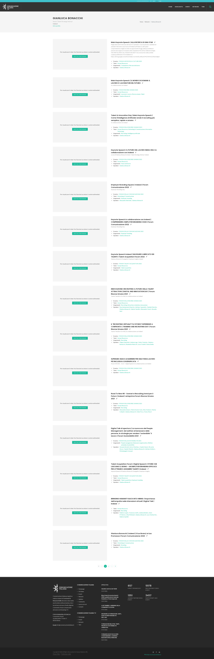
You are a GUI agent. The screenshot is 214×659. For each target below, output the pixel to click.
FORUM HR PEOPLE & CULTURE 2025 (130, 61)
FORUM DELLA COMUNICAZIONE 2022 (131, 194)
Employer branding (126, 198)
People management (127, 443)
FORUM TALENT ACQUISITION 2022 (130, 263)
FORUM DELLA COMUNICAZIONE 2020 (131, 541)
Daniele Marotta (152, 307)
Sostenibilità (130, 445)
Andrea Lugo (134, 342)
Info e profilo (56, 26)
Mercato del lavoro (134, 65)
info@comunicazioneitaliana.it (153, 654)
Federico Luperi (124, 513)
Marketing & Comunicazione (136, 129)
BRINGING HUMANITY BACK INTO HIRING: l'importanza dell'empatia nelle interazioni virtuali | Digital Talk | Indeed (133, 501)
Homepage (81, 589)
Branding (123, 545)
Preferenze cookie (66, 654)
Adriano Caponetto (141, 307)
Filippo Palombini (125, 342)
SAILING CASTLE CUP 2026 (109, 589)
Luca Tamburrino (152, 515)
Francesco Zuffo (134, 513)
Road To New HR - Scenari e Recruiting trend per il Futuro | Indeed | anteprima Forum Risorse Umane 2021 (132, 396)
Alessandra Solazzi (125, 410)
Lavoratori (124, 94)
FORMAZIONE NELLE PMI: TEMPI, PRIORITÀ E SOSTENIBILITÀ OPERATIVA (110, 625)
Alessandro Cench (146, 309)
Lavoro (130, 94)
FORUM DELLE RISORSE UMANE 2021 (130, 301)
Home (141, 22)
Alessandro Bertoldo (126, 200)
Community (81, 601)
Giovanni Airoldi (124, 447)
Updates (80, 599)
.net (154, 1)
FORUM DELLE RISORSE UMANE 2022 (130, 159)
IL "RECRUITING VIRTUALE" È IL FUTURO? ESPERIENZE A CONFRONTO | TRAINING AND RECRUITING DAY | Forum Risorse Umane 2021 (133, 326)
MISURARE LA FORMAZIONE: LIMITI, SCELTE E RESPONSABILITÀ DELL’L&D (111, 615)
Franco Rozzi (148, 412)
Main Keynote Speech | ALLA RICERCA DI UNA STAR (132, 42)
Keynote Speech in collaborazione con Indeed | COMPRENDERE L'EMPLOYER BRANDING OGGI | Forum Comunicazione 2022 (132, 222)
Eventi (80, 594)
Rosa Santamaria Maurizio (127, 307)
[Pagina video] (155, 42)
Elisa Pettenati (130, 515)
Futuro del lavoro (126, 163)
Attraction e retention (133, 305)
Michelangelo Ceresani (126, 451)
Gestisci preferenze (80, 56)
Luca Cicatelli (142, 344)
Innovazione (143, 305)
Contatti (80, 607)
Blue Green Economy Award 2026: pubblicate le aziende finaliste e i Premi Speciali (109, 597)
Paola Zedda (150, 344)
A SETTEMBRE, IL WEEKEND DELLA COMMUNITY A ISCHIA (110, 606)
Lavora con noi (82, 604)
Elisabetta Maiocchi (131, 344)
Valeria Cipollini (135, 309)
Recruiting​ (124, 510)
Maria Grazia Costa (137, 410)
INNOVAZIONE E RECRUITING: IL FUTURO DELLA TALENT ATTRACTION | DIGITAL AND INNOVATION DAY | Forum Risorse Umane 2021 (133, 291)
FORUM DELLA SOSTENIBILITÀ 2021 (130, 441)
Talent (142, 94)
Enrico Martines (134, 447)
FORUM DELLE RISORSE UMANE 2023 (130, 127)
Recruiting (124, 133)
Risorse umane (136, 94)
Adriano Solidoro (150, 449)
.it (150, 1)
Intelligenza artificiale (133, 133)
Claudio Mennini (128, 449)
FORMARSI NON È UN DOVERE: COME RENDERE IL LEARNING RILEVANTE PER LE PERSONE (110, 635)
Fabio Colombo (143, 342)
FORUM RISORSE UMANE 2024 (128, 90)
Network (147, 22)
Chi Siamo (81, 591)
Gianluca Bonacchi (125, 67)
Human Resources (122, 63)
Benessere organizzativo (140, 443)
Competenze (124, 65)
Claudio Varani (144, 447)
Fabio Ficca (140, 412)
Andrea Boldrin (143, 513)
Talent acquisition (126, 268)
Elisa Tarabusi (147, 410)
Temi (79, 624)
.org (160, 1)
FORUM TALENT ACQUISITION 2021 (130, 476)
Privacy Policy (56, 654)
